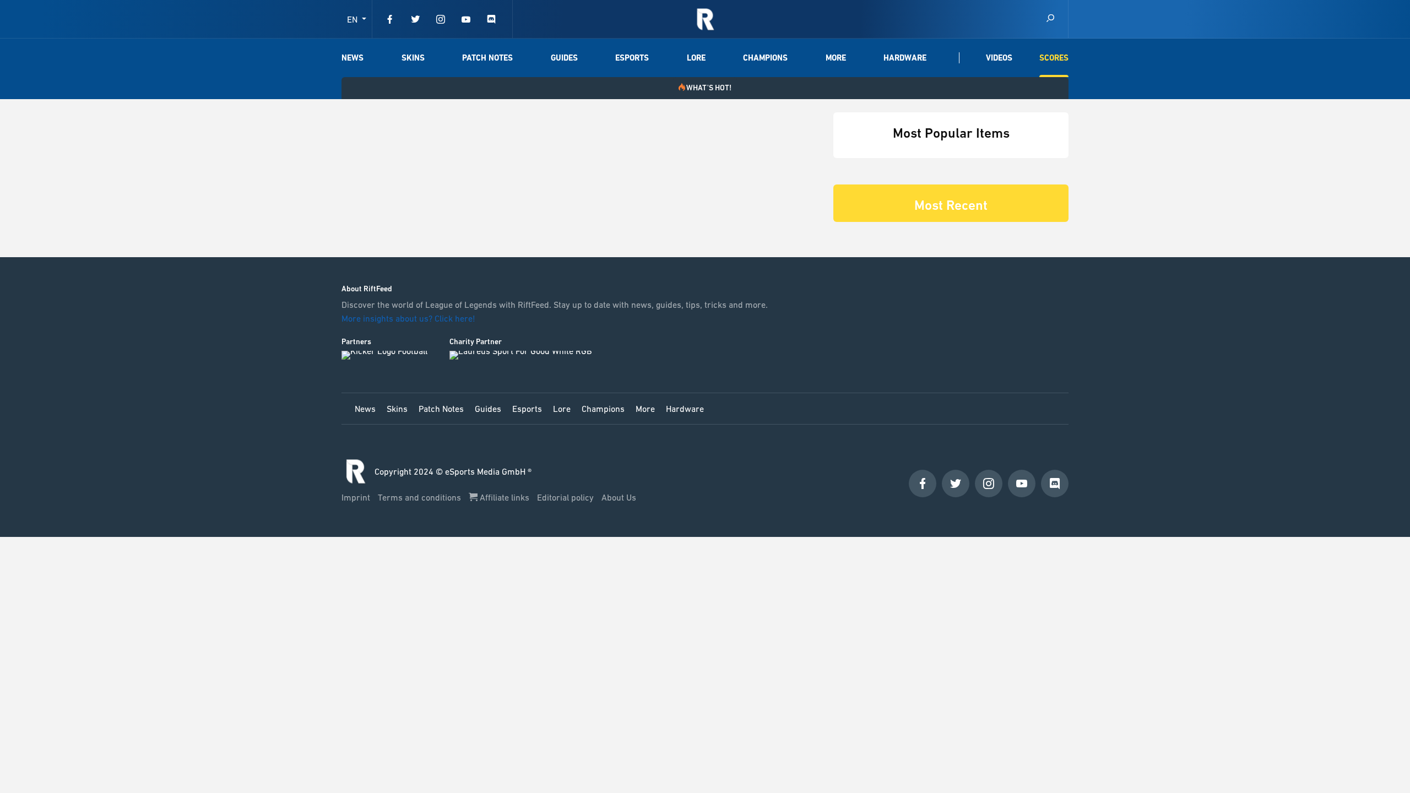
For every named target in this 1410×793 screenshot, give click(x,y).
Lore (696, 58)
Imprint (356, 497)
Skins (413, 58)
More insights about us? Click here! (409, 318)
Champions (765, 58)
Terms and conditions (420, 497)
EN (353, 19)
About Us (618, 497)
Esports (632, 58)
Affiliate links (505, 497)
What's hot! (708, 87)
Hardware (904, 58)
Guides (564, 58)
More (836, 58)
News (352, 58)
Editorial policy (566, 497)
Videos (999, 58)
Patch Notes (487, 58)
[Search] (1050, 19)
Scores (1054, 58)
